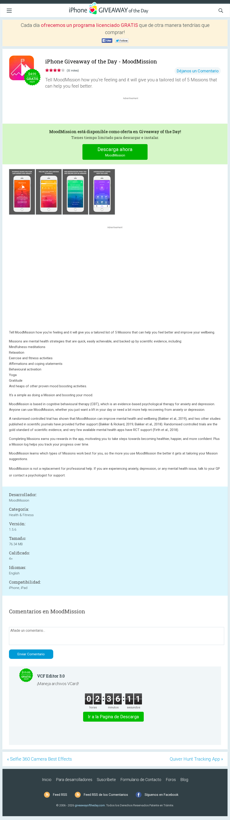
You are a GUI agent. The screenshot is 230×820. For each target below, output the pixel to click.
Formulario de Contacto (140, 779)
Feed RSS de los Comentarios (106, 795)
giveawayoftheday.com (90, 805)
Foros (171, 779)
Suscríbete (106, 779)
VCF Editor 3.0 (51, 676)
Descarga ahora (115, 152)
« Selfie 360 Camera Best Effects (39, 759)
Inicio (46, 779)
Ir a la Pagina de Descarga (113, 716)
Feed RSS (60, 795)
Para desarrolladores (74, 779)
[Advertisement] (133, 111)
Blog (184, 779)
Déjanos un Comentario (198, 71)
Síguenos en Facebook (161, 795)
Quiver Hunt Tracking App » (196, 759)
